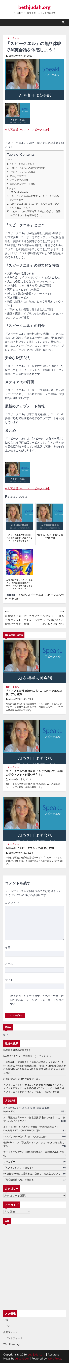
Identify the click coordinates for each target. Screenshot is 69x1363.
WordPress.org (11, 1344)
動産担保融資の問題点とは (17, 1050)
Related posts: (21, 192)
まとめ (12, 188)
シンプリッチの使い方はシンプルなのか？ (25, 1136)
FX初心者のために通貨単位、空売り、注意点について (31, 1173)
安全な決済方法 (18, 176)
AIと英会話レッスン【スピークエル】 (27, 129)
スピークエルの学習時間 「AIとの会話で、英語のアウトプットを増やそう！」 (35, 213)
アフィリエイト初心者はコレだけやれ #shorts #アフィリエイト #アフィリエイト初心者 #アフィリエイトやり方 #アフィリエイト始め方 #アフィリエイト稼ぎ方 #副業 (33, 1088)
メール (9, 963)
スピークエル (12, 38)
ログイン (8, 1326)
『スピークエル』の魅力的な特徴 (27, 168)
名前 (7, 947)
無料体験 (14, 598)
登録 (5, 1320)
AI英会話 (21, 594)
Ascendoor (22, 1358)
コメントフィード (12, 1338)
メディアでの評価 (19, 180)
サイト (9, 980)
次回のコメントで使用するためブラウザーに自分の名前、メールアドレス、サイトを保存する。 (37, 1000)
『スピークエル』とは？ (22, 164)
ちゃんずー (9, 1161)
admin (12, 56)
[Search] (63, 22)
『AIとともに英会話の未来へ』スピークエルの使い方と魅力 (34, 198)
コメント (12, 902)
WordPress (54, 1358)
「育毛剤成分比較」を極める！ (19, 1179)
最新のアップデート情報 (22, 184)
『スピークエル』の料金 (22, 172)
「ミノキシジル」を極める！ (18, 1167)
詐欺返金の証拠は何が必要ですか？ (22, 1078)
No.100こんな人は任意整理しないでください (27, 1056)
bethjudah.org (34, 7)
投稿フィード (10, 1332)
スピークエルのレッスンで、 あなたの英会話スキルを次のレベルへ (34, 205)
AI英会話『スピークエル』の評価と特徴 (30, 848)
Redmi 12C (9, 1111)
